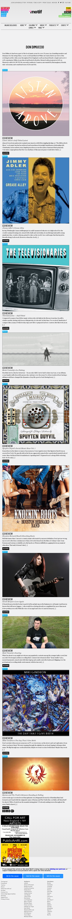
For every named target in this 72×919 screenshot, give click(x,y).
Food (68, 8)
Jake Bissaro (28, 891)
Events (63, 25)
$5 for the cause (12, 876)
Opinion (4, 12)
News (3, 16)
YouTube (68, 2)
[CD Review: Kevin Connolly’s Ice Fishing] (35, 365)
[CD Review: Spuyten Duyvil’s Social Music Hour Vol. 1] (35, 443)
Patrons (30, 2)
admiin (26, 883)
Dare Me (49, 891)
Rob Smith (27, 908)
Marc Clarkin (28, 901)
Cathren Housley (29, 888)
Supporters (4, 897)
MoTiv (49, 915)
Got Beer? (50, 900)
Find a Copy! (37, 2)
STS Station (27, 913)
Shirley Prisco (28, 911)
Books (49, 883)
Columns (32, 25)
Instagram (63, 2)
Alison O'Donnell (29, 885)
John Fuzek (27, 896)
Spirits (67, 12)
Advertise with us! (6, 888)
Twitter (61, 2)
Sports (49, 910)
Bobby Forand (28, 886)
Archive (54, 2)
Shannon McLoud (29, 910)
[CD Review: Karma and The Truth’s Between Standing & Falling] (35, 790)
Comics (31, 28)
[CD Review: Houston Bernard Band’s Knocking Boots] (35, 531)
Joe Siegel (27, 895)
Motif (36, 12)
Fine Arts (5, 8)
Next (12, 811)
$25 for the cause (53, 876)
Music (3, 14)
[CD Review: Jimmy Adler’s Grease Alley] (35, 223)
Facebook (58, 2)
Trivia (48, 913)
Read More (6, 153)
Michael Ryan (28, 903)
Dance (49, 890)
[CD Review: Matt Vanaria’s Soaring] (35, 648)
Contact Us (4, 892)
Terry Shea (27, 915)
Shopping (50, 908)
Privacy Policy (5, 899)
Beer (68, 10)
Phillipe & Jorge (29, 906)
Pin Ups (49, 906)
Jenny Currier (28, 893)
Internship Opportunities (8, 894)
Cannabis (67, 14)
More (40, 28)
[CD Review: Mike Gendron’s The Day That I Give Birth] (35, 735)
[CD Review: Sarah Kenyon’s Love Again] (35, 596)
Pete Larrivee (28, 905)
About (2, 887)
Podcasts (52, 25)
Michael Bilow (28, 916)
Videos (42, 25)
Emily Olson (27, 890)
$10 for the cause (32, 876)
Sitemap (3, 895)
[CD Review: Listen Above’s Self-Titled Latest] (35, 135)
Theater (4, 10)
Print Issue (47, 2)
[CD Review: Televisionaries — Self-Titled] (35, 310)
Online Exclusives (10, 25)
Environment (65, 16)
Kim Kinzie (27, 898)
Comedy (49, 886)
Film (48, 895)
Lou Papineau (28, 900)
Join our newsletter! (18, 2)
